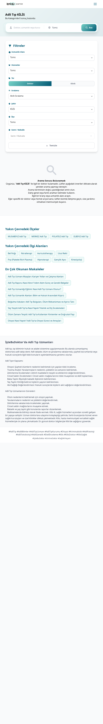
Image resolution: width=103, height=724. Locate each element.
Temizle (53, 145)
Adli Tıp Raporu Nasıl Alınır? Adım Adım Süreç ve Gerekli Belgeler (38, 282)
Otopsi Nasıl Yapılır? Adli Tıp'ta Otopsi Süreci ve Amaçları (34, 320)
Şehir (13, 103)
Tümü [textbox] (13, 57)
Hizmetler (15, 65)
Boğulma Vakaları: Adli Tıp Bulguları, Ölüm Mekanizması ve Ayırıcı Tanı (41, 301)
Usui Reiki (62, 253)
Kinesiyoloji (76, 259)
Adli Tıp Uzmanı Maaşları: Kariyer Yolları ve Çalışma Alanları (36, 276)
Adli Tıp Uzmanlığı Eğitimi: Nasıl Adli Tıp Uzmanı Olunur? (34, 289)
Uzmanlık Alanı (18, 52)
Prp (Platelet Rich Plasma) (20, 259)
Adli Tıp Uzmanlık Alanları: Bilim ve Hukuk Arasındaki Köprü (36, 295)
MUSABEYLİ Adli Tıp (17, 236)
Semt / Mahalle (17, 130)
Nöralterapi (26, 253)
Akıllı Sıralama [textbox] (16, 95)
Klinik (73, 83)
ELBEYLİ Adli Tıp (81, 236)
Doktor (30, 83)
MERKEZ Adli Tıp (39, 236)
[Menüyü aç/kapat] (95, 4)
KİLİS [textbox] (12, 109)
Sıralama (15, 90)
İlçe (12, 117)
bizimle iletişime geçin (71, 198)
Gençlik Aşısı (60, 259)
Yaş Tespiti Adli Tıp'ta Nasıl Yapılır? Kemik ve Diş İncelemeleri (36, 308)
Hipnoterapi (43, 259)
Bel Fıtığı (12, 253)
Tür (12, 78)
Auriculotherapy (45, 253)
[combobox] (51, 58)
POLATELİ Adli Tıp (60, 236)
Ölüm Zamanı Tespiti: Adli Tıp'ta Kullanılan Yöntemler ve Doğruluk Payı (41, 314)
